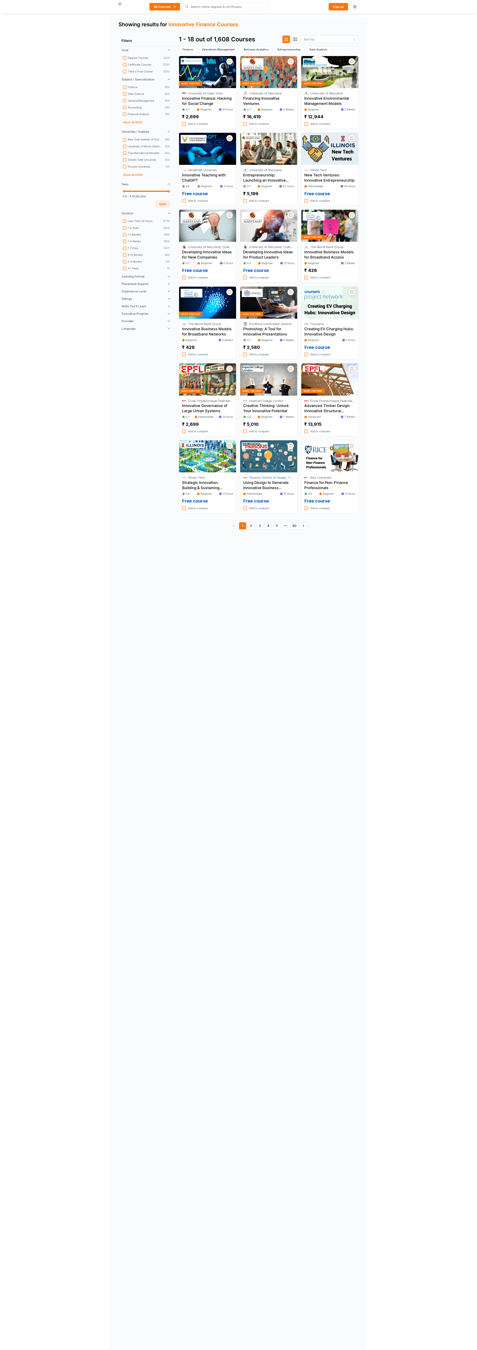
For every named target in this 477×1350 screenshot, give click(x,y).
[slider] (124, 191)
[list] (295, 39)
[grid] (286, 39)
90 (294, 526)
